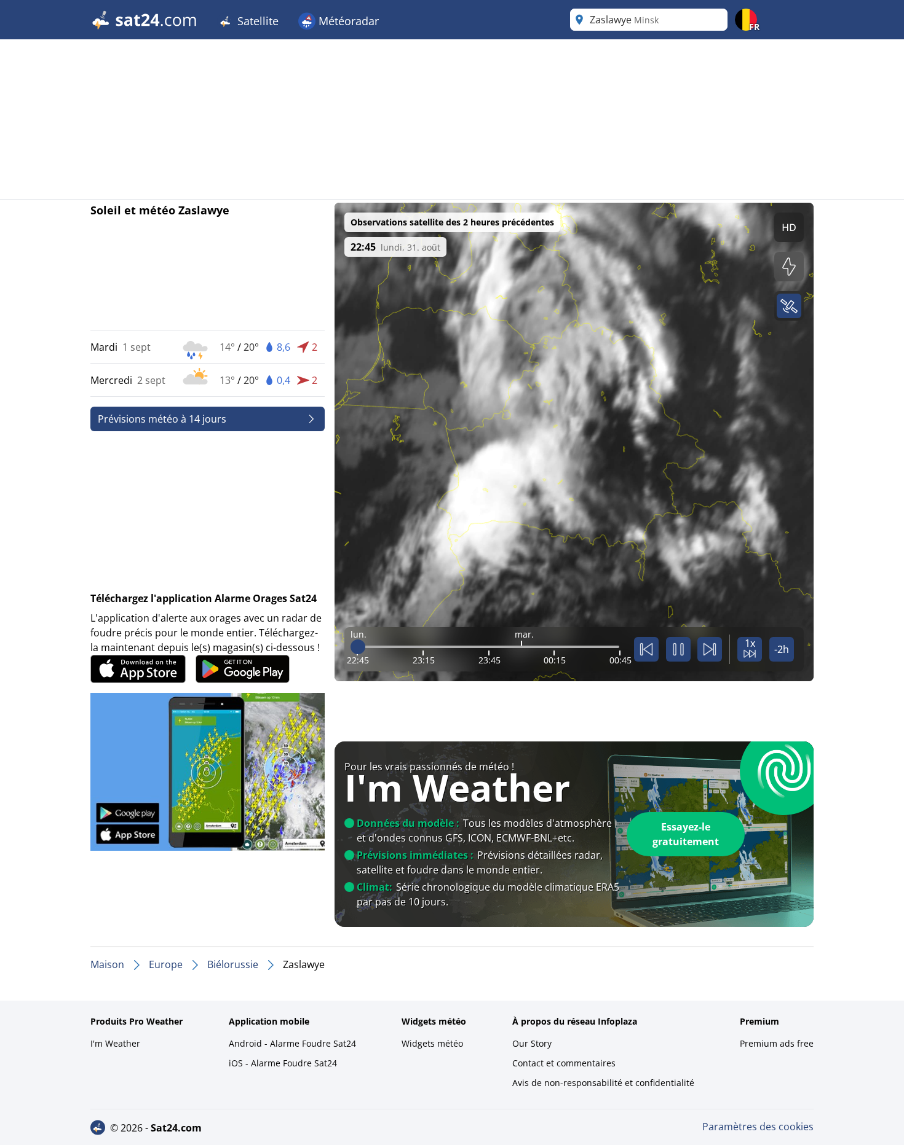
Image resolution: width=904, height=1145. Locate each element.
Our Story (532, 1043)
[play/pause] (678, 649)
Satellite (256, 21)
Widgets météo (432, 1043)
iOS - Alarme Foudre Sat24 (283, 1063)
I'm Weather (115, 1043)
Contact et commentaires (564, 1063)
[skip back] (646, 649)
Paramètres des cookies (758, 1126)
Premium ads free (777, 1043)
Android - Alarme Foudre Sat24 (292, 1043)
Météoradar (347, 21)
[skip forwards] (709, 649)
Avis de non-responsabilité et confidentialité (603, 1082)
